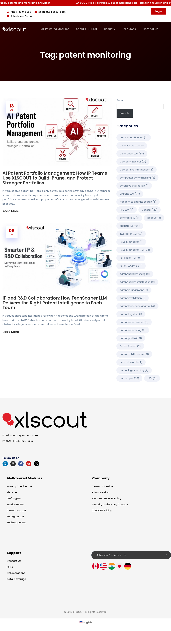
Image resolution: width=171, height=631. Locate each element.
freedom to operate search (138, 201)
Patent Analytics (131, 266)
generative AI (129, 217)
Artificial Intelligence (134, 137)
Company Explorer (133, 161)
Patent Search (130, 346)
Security (109, 29)
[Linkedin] (5, 463)
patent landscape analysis (137, 306)
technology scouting (134, 370)
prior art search (131, 362)
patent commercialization (137, 282)
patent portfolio (131, 338)
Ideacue (154, 217)
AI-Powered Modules (55, 29)
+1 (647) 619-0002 (22, 441)
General (149, 209)
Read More (11, 211)
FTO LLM (126, 209)
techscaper (129, 378)
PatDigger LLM (15, 516)
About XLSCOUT (86, 29)
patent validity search (134, 354)
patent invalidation (132, 298)
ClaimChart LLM (132, 153)
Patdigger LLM (131, 258)
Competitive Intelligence (136, 169)
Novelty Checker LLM (135, 250)
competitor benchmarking (137, 177)
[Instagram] (13, 463)
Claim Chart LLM (132, 145)
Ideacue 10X (130, 225)
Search (121, 100)
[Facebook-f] (21, 463)
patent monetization (134, 322)
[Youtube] (28, 463)
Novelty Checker (131, 242)
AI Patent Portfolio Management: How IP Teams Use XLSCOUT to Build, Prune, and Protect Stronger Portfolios (55, 178)
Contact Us (150, 29)
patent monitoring (133, 330)
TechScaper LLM (16, 522)
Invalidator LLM (131, 234)
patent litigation (131, 314)
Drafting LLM (130, 193)
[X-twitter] (36, 463)
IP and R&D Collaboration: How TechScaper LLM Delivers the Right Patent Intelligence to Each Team (55, 303)
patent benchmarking (135, 274)
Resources (129, 29)
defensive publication (134, 185)
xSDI (152, 378)
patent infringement (134, 290)
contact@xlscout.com (24, 435)
